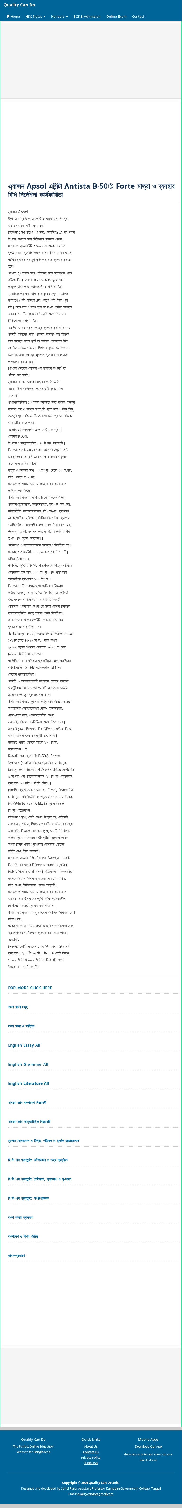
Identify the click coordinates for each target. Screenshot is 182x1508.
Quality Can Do (19, 5)
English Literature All (28, 1083)
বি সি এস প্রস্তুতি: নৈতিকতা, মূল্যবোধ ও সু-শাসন (39, 1179)
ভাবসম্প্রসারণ (16, 1255)
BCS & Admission (87, 16)
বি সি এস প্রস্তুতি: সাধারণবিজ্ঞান (28, 1198)
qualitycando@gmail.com (95, 1494)
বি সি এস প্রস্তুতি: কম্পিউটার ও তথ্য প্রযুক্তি (38, 1160)
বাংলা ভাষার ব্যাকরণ (20, 1217)
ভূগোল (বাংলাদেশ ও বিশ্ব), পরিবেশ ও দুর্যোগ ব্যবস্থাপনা (43, 1140)
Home (15, 16)
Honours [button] (58, 16)
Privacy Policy (90, 1457)
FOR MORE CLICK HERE (30, 987)
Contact (138, 16)
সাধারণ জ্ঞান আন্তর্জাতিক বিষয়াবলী (29, 1121)
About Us (91, 1446)
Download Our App (148, 1446)
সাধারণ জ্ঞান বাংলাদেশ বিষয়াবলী (27, 1102)
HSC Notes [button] (34, 16)
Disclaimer (91, 1463)
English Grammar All (28, 1064)
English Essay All (24, 1045)
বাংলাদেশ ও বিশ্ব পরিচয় (23, 1236)
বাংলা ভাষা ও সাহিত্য (21, 1026)
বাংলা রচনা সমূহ (17, 1007)
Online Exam (116, 16)
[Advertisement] (91, 61)
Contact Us (91, 1452)
